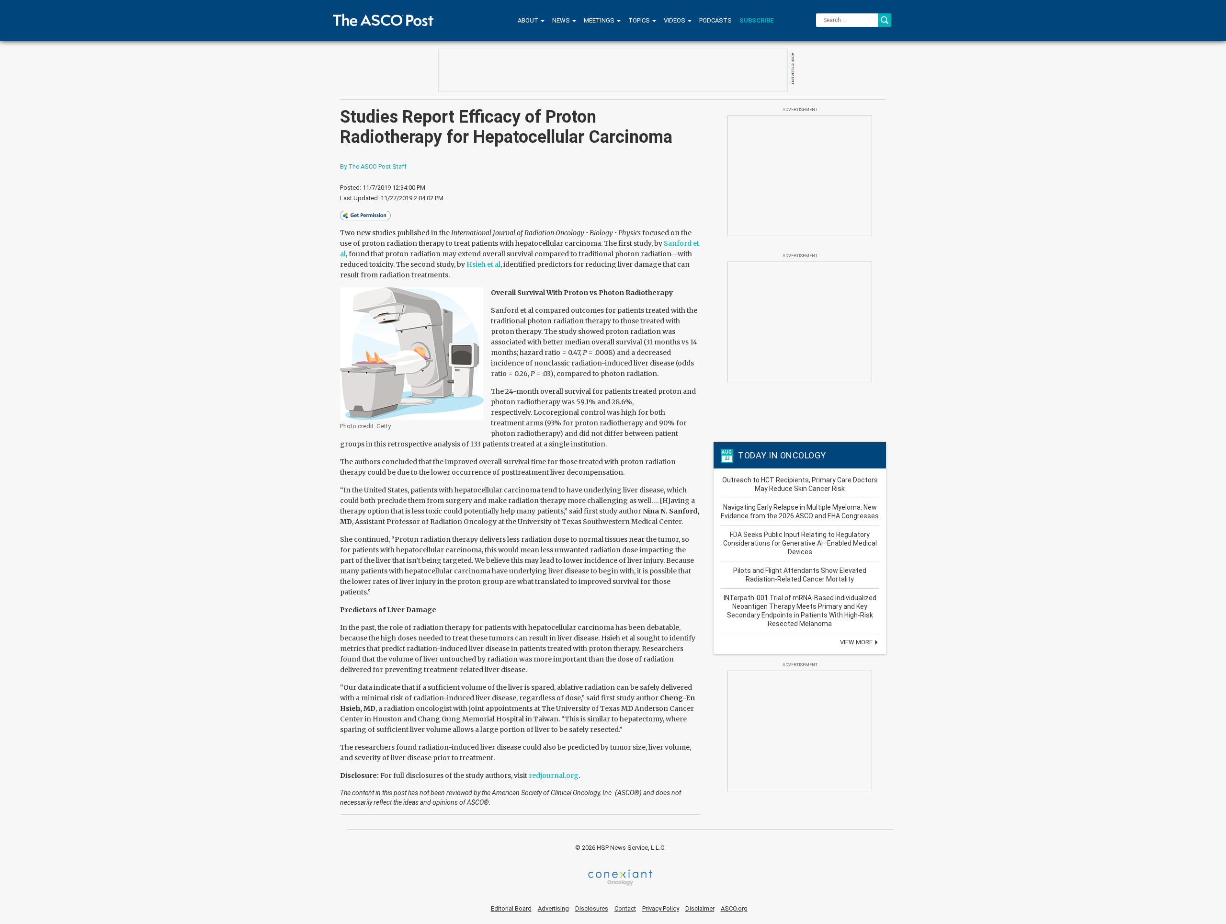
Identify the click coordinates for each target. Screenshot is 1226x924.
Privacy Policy (660, 908)
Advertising (553, 908)
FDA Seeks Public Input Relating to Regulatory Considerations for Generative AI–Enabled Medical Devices (800, 543)
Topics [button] (639, 20)
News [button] (561, 20)
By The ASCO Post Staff (373, 166)
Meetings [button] (600, 20)
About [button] (529, 20)
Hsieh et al (483, 264)
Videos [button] (675, 20)
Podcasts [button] (715, 20)
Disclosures (591, 908)
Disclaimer (700, 908)
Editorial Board (511, 908)
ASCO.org (734, 908)
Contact (625, 908)
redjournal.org (554, 775)
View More (857, 642)
